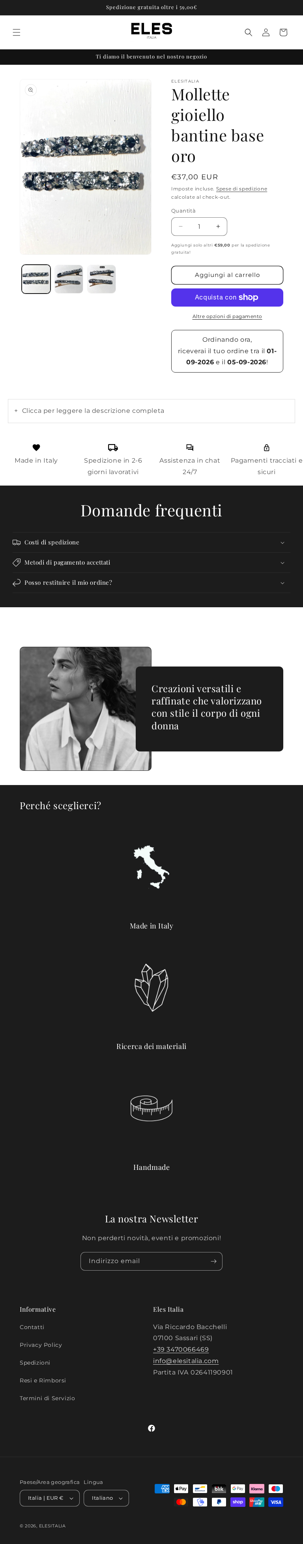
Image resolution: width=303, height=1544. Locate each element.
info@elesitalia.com (186, 1361)
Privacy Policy (41, 1344)
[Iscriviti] (213, 1261)
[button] (16, 32)
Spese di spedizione (241, 189)
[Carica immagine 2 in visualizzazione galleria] (68, 279)
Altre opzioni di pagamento (227, 316)
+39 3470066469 (181, 1349)
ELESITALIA (52, 1526)
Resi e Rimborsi (43, 1380)
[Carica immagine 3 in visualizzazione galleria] (101, 279)
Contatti (32, 1327)
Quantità (183, 210)
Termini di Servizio (47, 1398)
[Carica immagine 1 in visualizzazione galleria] (36, 279)
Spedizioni (35, 1362)
